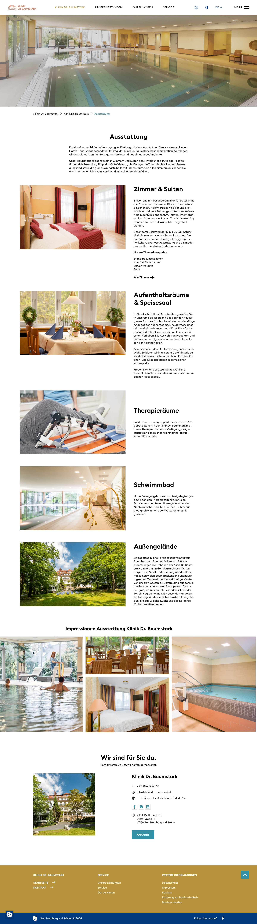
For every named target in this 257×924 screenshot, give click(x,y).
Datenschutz (170, 882)
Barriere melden (172, 902)
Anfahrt (143, 834)
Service (168, 7)
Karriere (167, 892)
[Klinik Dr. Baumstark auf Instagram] (141, 807)
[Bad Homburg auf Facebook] (223, 918)
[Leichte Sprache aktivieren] (196, 7)
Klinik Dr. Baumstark (70, 7)
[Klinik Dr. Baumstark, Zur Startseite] (22, 7)
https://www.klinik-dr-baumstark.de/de (161, 798)
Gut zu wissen (143, 7)
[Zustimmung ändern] (9, 914)
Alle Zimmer (141, 277)
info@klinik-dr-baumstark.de (154, 792)
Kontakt (39, 887)
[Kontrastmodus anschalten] (207, 7)
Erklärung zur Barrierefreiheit (180, 897)
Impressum (168, 887)
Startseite (40, 882)
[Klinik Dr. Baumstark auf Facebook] (134, 807)
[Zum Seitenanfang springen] (245, 875)
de (217, 7)
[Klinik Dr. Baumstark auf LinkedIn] (148, 807)
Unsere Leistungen (108, 7)
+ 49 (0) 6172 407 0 (148, 786)
